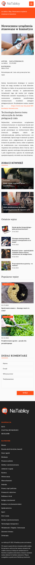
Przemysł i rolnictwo (8, 492)
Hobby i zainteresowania (10, 465)
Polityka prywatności (9, 430)
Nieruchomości (6, 480)
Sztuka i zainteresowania (10, 520)
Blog (3, 426)
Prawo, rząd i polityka (8, 488)
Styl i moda (5, 516)
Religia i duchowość (8, 500)
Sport (3, 512)
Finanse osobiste (7, 461)
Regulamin (5, 433)
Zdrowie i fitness (7, 531)
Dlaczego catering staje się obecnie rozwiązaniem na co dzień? (21, 240)
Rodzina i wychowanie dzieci (11, 504)
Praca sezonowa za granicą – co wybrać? (22, 264)
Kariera (4, 472)
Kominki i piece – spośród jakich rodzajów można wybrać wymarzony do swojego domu (23, 252)
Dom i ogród (5, 453)
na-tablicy (4, 63)
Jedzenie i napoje (7, 469)
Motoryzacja (5, 476)
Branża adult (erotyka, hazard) (11, 449)
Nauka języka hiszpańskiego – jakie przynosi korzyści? (22, 228)
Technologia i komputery (10, 524)
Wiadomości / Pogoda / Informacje (13, 528)
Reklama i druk (6, 496)
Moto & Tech (5, 68)
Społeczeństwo (6, 508)
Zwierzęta (4, 535)
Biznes (3, 445)
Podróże (4, 484)
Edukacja (4, 457)
